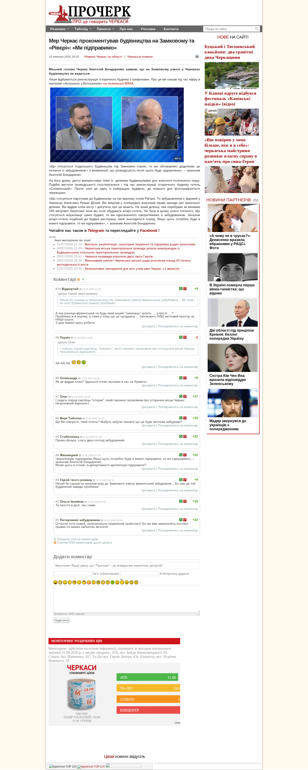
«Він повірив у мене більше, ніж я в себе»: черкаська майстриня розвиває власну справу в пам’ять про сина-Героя (231, 150)
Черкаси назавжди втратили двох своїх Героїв (119, 256)
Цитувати (148, 326)
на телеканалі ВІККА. (118, 83)
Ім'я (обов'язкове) (106, 574)
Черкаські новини (140, 56)
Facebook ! (150, 230)
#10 (58, 289)
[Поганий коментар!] (184, 288)
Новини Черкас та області (103, 56)
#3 (57, 480)
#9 (57, 337)
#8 (57, 378)
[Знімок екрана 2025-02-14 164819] (116, 161)
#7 (57, 396)
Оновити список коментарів (77, 539)
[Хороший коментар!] (180, 288)
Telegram (96, 230)
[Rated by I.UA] (124, 766)
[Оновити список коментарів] (84, 279)
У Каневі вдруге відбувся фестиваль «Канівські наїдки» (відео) (230, 98)
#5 (57, 436)
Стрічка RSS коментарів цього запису (84, 542)
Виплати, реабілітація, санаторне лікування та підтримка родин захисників (140, 244)
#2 (57, 501)
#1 (57, 520)
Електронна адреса (174, 574)
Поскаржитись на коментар (178, 326)
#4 (57, 455)
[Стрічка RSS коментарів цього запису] (79, 279)
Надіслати (62, 620)
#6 (57, 418)
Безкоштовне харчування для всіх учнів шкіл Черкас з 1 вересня (132, 268)
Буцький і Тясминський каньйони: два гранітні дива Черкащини (230, 52)
